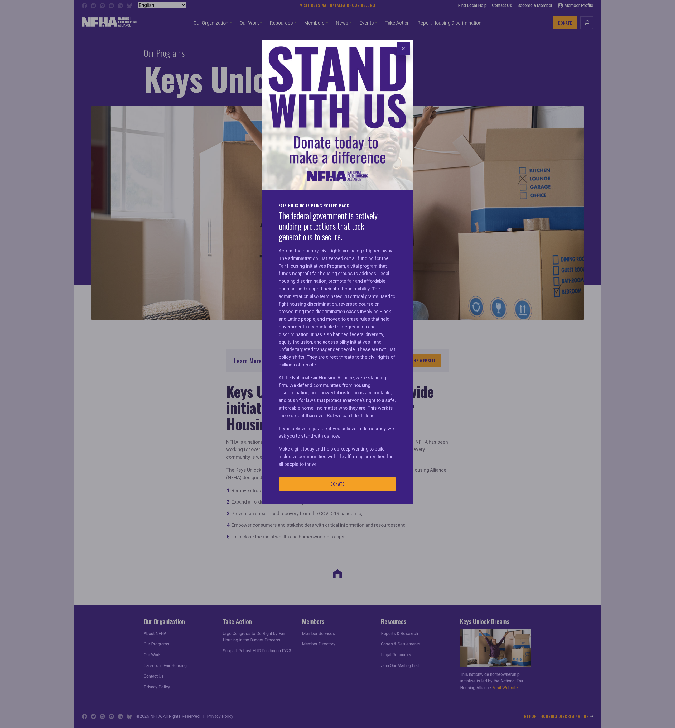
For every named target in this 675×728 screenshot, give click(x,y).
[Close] (403, 48)
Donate (337, 484)
